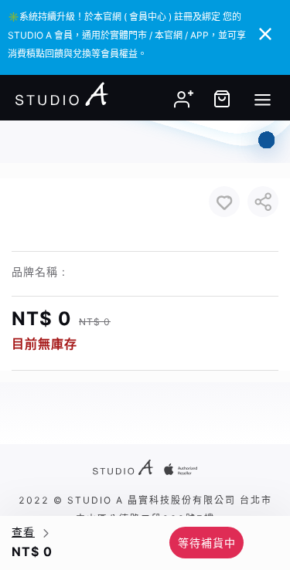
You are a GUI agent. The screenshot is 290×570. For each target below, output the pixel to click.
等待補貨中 (207, 542)
